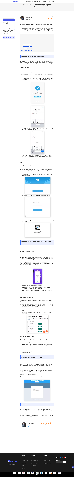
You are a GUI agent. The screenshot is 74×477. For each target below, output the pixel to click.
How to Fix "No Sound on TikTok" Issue (7, 23)
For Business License (47, 463)
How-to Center (33, 465)
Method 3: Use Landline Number (28, 48)
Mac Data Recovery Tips (35, 458)
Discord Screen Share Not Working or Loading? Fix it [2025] (8, 28)
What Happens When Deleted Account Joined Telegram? (8, 25)
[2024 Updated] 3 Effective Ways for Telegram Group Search (8, 33)
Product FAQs (46, 462)
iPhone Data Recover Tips (35, 460)
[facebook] (60, 457)
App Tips (8, 19)
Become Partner (24, 458)
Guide (44, 1)
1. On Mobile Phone (26, 37)
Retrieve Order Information (48, 458)
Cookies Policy (24, 465)
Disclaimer (23, 468)
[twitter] (62, 457)
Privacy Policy (24, 463)
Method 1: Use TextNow (27, 44)
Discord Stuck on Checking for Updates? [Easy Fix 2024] (8, 31)
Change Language (13, 464)
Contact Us (45, 457)
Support (49, 1)
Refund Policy (24, 466)
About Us (23, 457)
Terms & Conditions (25, 460)
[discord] (65, 457)
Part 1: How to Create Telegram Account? (27, 35)
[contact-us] (73, 467)
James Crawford (29, 17)
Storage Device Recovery (35, 463)
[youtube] (64, 457)
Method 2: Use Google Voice (27, 46)
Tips (40, 1)
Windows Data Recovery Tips (36, 457)
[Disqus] (37, 442)
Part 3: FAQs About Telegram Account (27, 50)
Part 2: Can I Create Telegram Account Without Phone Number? (31, 42)
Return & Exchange (47, 460)
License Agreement (25, 462)
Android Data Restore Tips (35, 462)
